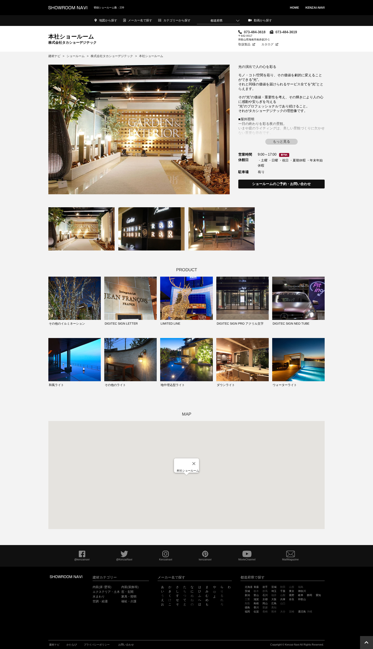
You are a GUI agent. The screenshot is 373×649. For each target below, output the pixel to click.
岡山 (265, 603)
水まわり (99, 596)
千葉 (282, 591)
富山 (256, 595)
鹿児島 (302, 611)
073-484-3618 (255, 32)
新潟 (247, 595)
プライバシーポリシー (97, 644)
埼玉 (274, 591)
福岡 (247, 611)
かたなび (71, 644)
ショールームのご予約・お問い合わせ (281, 184)
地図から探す (108, 20)
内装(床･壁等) (102, 587)
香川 (256, 607)
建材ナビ (54, 56)
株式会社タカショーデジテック (112, 56)
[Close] (194, 463)
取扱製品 (244, 44)
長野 (291, 595)
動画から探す (263, 20)
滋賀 (256, 599)
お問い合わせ (126, 644)
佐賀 (256, 611)
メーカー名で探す (140, 20)
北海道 (249, 586)
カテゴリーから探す (177, 20)
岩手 (265, 586)
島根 (256, 603)
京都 (265, 599)
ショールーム (75, 56)
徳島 (247, 607)
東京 (291, 591)
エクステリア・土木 (106, 591)
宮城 (274, 586)
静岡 (309, 595)
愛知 (318, 595)
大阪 (274, 599)
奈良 (291, 599)
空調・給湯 (100, 601)
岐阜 (300, 595)
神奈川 (302, 591)
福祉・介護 (128, 601)
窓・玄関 (127, 591)
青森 (256, 586)
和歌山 (302, 599)
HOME (294, 7)
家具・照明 (128, 596)
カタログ (267, 44)
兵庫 (282, 599)
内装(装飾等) (130, 587)
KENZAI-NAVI (315, 7)
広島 (274, 603)
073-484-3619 (286, 32)
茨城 (247, 591)
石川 (265, 595)
